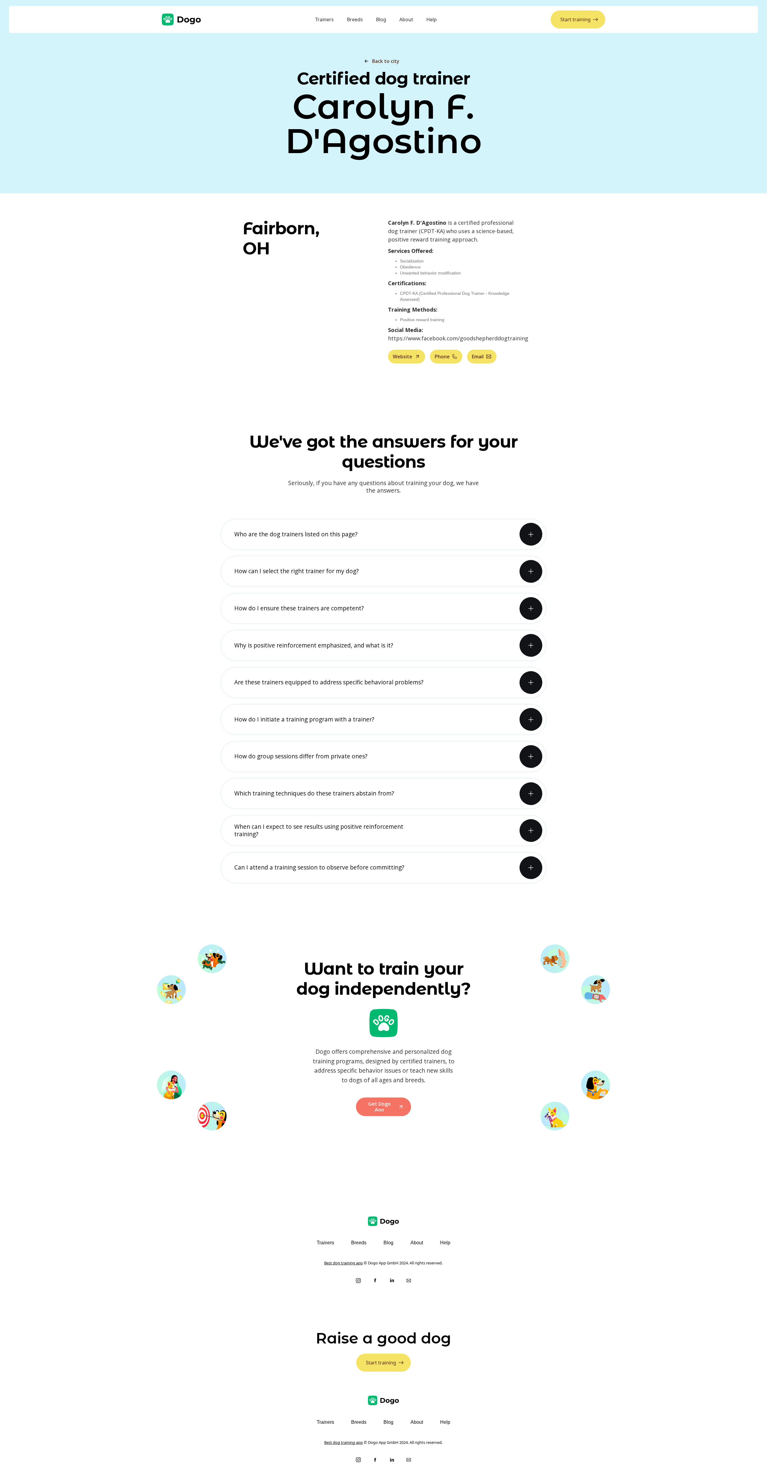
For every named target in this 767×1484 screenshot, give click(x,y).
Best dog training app (343, 1263)
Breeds (355, 19)
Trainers (324, 19)
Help (431, 19)
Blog (381, 19)
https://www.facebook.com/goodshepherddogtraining (458, 338)
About (406, 19)
